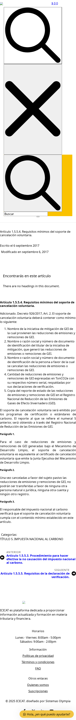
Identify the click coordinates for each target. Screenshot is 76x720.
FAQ (38, 668)
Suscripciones (38, 691)
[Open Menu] (38, 216)
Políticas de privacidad (38, 656)
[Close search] (33, 109)
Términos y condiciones (38, 662)
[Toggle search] (33, 35)
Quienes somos (38, 685)
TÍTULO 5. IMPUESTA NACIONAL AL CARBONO (31, 539)
